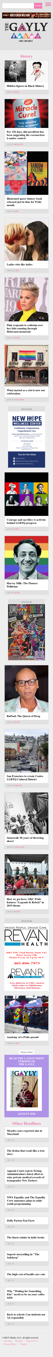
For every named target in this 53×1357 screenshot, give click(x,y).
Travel (18, 785)
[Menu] (48, 3)
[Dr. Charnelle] (26, 632)
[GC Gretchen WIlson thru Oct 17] (26, 16)
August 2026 (26, 1114)
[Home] (26, 26)
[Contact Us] (31, 35)
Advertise (8, 1340)
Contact (23, 1344)
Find (38, 5)
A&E (16, 211)
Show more (26, 1052)
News (16, 92)
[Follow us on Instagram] (37, 35)
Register (19, 1340)
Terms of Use (32, 1340)
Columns (19, 399)
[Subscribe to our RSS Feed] (25, 35)
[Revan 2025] (26, 957)
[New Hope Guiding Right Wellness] (26, 439)
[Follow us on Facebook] (14, 35)
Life (16, 270)
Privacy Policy (10, 1344)
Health (18, 144)
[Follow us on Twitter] (20, 35)
